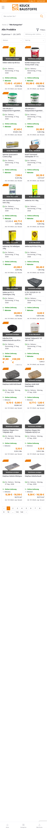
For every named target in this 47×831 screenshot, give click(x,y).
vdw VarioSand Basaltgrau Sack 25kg (11, 202)
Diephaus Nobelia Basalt (33, 476)
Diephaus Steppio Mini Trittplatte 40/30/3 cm (32, 431)
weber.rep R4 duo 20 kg (33, 246)
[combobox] (34, 34)
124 (21, 512)
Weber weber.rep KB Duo (11, 63)
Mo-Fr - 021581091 (38, 1)
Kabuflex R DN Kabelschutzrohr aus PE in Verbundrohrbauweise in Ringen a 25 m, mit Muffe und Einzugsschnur (11, 339)
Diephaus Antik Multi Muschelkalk (32, 385)
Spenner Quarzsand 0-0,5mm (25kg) (10, 156)
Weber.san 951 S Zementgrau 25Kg (9, 293)
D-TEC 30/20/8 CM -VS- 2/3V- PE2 (33, 293)
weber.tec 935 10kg (31, 200)
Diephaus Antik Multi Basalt (12, 384)
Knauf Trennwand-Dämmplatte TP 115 (31, 156)
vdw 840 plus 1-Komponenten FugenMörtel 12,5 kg (34, 110)
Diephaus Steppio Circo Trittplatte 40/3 (10, 431)
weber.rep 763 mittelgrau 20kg (11, 247)
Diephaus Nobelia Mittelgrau (12, 476)
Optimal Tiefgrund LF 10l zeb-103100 (33, 339)
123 (17, 512)
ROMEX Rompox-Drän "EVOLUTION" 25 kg (32, 64)
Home (4, 25)
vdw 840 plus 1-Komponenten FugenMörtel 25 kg (12, 110)
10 (8, 512)
